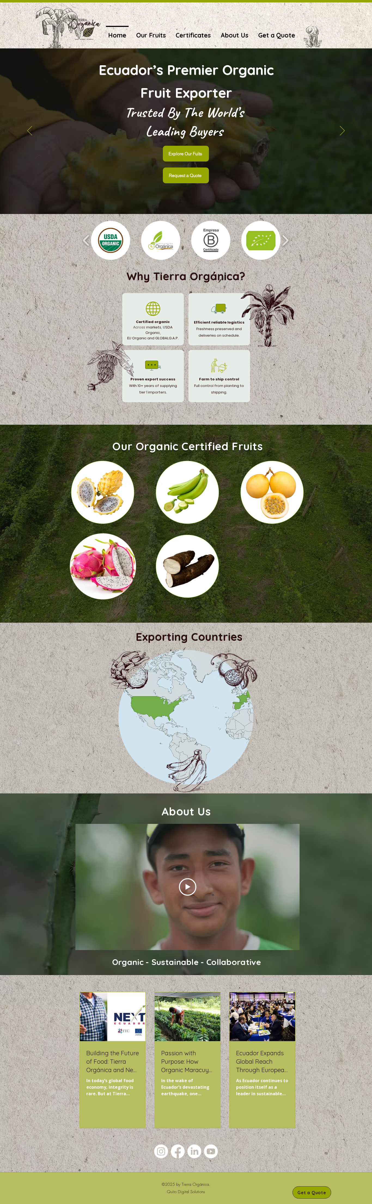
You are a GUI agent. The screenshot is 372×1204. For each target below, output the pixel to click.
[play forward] (285, 240)
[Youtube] (211, 1151)
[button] (110, 240)
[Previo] (29, 131)
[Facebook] (178, 1151)
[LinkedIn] (194, 1151)
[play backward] (86, 240)
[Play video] (187, 887)
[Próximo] (342, 131)
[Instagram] (161, 1151)
